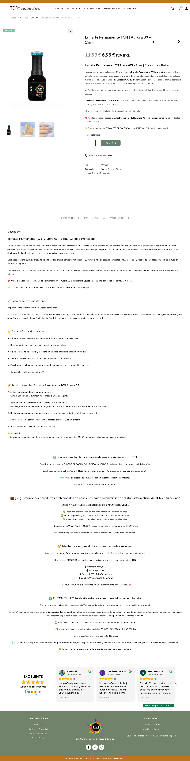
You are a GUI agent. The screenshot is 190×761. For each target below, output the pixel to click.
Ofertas (58, 8)
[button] (70, 31)
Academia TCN (92, 8)
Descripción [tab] (67, 218)
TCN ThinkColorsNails (100, 173)
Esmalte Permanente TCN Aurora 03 (109, 65)
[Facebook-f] (88, 747)
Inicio (14, 18)
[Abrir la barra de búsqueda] (172, 8)
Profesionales (112, 8)
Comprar (111, 143)
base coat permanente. (40, 392)
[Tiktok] (101, 747)
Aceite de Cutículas (26, 426)
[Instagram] (95, 747)
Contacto (130, 8)
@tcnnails (99, 570)
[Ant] (159, 42)
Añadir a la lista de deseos (101, 155)
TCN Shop (72, 8)
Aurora (104, 169)
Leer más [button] (64, 697)
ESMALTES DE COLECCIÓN (119, 128)
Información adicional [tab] (92, 218)
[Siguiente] (173, 42)
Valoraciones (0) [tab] (120, 218)
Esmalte (34, 18)
